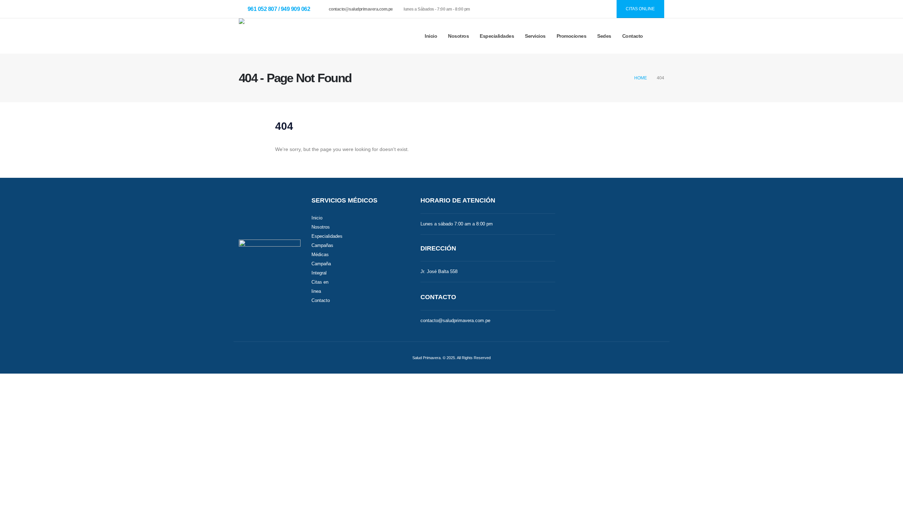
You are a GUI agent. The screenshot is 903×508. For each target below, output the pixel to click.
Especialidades (497, 36)
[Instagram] (587, 9)
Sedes (604, 36)
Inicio (431, 36)
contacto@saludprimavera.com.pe (361, 9)
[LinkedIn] (602, 9)
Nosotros (320, 227)
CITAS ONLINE (640, 8)
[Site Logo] (270, 36)
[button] (658, 36)
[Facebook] (572, 9)
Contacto (632, 36)
